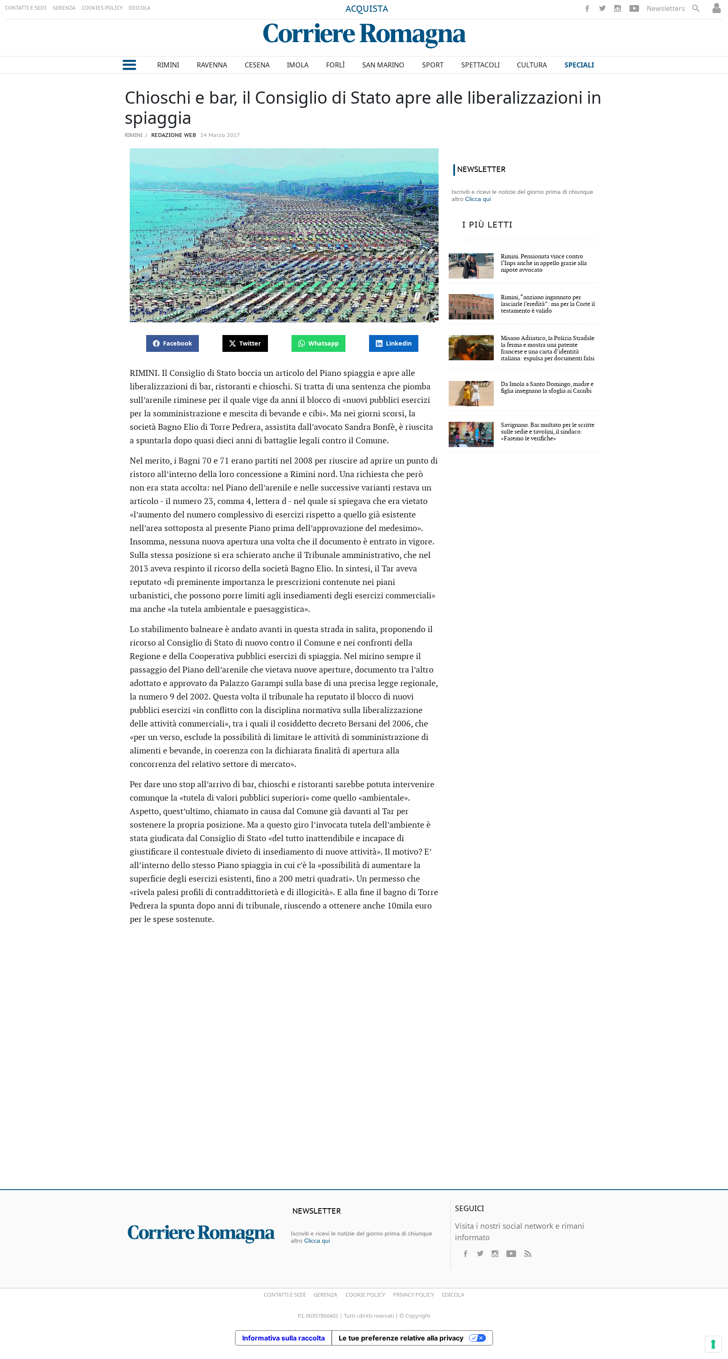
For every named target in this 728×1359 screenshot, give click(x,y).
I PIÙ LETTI (487, 225)
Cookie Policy (365, 1294)
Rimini (133, 135)
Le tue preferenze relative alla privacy (401, 1338)
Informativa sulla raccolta (283, 1338)
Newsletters (666, 8)
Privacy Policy (413, 1294)
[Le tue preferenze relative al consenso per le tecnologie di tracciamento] (713, 1344)
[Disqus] (364, 1061)
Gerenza (325, 1294)
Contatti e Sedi (284, 1294)
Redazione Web (173, 135)
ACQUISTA (366, 9)
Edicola (453, 1294)
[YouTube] (634, 8)
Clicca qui (478, 199)
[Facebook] (587, 8)
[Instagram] (617, 8)
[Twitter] (602, 8)
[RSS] (527, 1253)
